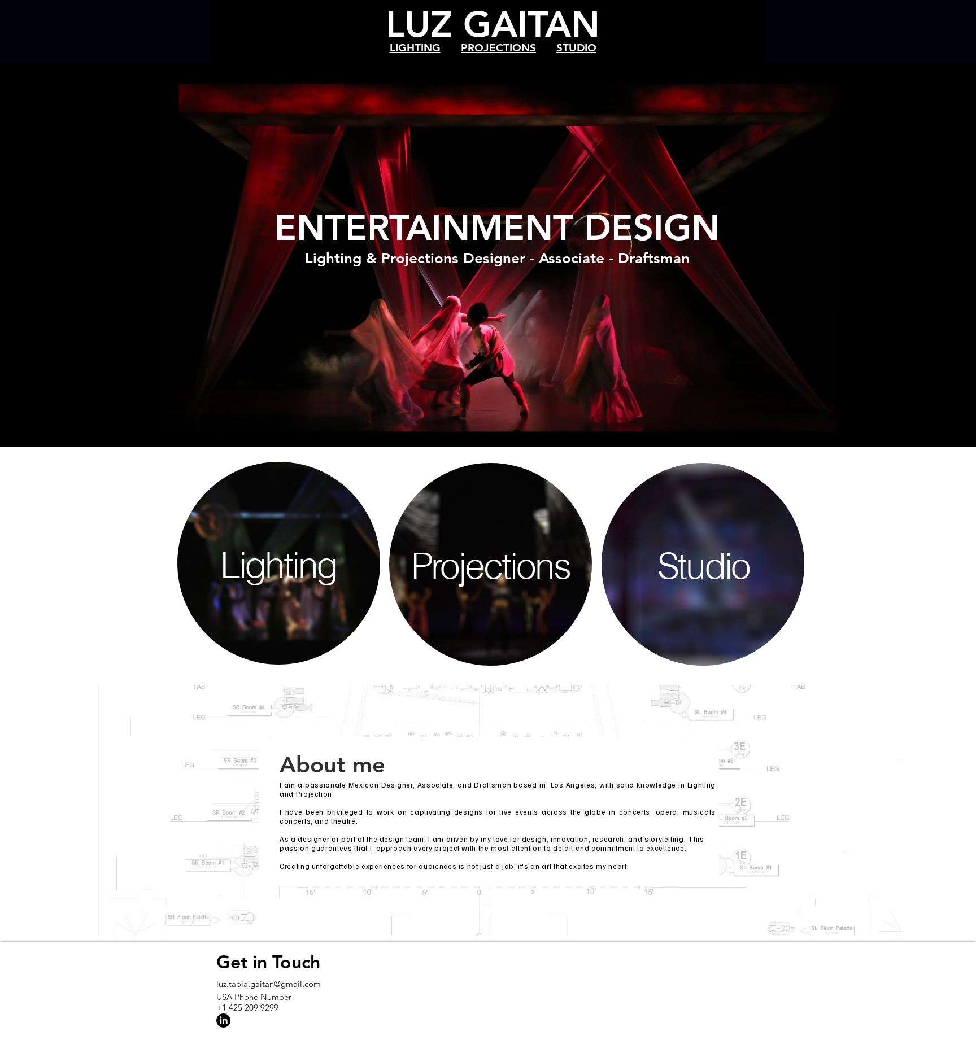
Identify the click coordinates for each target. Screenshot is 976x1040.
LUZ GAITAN (493, 24)
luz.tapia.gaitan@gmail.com (268, 983)
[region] (279, 564)
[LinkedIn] (223, 1020)
